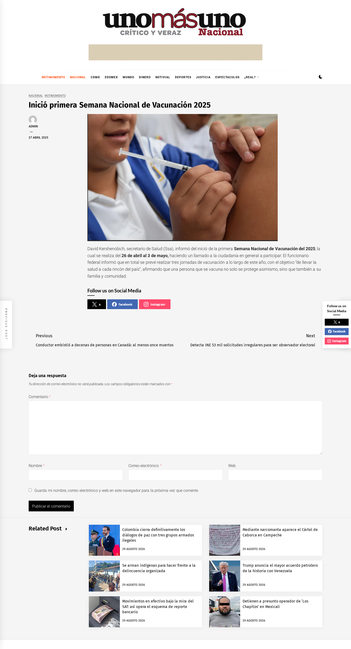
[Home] (31, 77)
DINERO (145, 77)
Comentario (40, 397)
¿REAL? (250, 77)
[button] (320, 77)
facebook (126, 304)
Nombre (37, 465)
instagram (157, 304)
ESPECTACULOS (227, 77)
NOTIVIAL (162, 77)
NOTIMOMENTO (53, 77)
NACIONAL (78, 77)
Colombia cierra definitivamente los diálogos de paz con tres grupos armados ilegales (158, 535)
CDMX (95, 77)
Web (232, 465)
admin (33, 126)
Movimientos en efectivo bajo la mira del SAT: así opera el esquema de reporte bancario (158, 606)
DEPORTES (183, 77)
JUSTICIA (203, 77)
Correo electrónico (145, 465)
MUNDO (128, 77)
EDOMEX (111, 77)
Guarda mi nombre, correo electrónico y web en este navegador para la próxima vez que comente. (116, 490)
